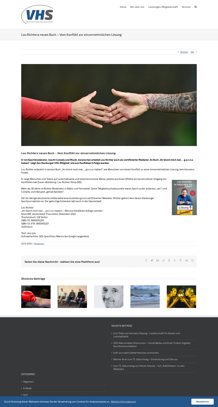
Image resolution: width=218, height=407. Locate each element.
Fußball (27, 388)
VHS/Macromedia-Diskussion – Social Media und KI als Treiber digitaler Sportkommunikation (152, 345)
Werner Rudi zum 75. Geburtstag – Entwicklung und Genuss (145, 359)
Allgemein (39, 243)
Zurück (184, 51)
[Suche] (196, 6)
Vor (192, 51)
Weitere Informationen (123, 401)
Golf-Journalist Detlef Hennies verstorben (136, 352)
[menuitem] (125, 6)
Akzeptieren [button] (202, 401)
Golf (25, 394)
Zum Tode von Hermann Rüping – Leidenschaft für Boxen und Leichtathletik (146, 335)
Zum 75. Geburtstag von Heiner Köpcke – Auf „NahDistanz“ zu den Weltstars (148, 367)
